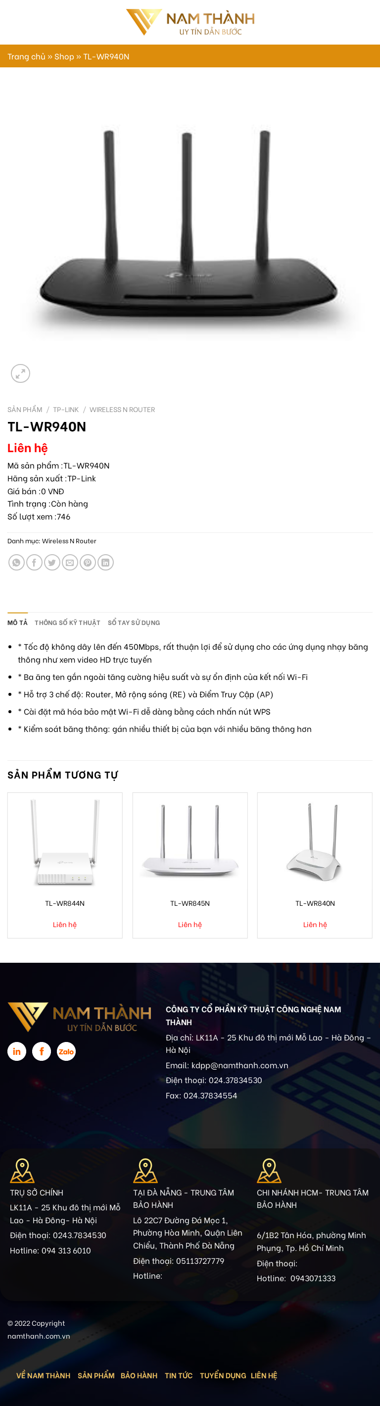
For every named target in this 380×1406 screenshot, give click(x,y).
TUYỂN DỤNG (223, 1374)
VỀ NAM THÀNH (43, 1374)
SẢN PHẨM (96, 1374)
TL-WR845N (190, 902)
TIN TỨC (178, 1374)
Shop (64, 55)
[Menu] (13, 22)
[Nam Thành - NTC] (190, 22)
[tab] (17, 622)
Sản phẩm (25, 409)
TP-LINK (66, 409)
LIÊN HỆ (264, 1374)
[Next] (372, 869)
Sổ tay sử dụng (134, 622)
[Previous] (7, 869)
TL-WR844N (65, 902)
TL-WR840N (315, 902)
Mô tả (17, 622)
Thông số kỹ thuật (67, 622)
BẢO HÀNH (140, 1374)
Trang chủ (26, 55)
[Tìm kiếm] (359, 22)
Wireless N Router (122, 409)
